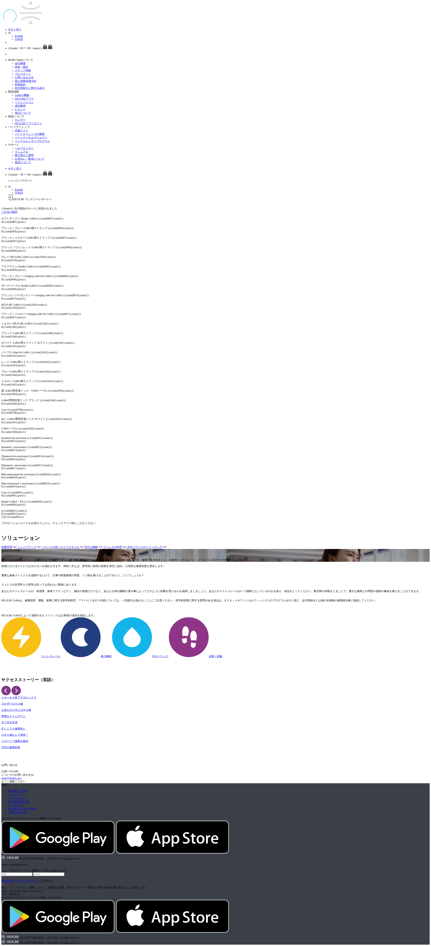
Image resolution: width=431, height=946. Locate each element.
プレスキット (23, 74)
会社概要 (20, 63)
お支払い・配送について (29, 158)
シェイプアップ (27, 547)
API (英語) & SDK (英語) (22, 808)
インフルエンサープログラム (32, 141)
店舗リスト (21, 130)
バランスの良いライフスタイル (60, 547)
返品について (23, 162)
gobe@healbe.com (11, 778)
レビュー (20, 109)
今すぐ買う (15, 29)
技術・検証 (21, 66)
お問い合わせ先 (24, 77)
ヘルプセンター (24, 148)
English (19, 36)
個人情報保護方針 (25, 81)
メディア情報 (23, 70)
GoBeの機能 (22, 95)
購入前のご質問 (24, 155)
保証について (23, 112)
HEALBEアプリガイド (28, 123)
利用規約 (20, 84)
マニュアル (21, 151)
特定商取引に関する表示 (29, 88)
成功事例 (20, 105)
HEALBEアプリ (24, 98)
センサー (20, 119)
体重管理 (7, 547)
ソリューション (24, 102)
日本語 (19, 39)
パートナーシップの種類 (29, 134)
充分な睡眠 (91, 547)
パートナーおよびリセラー (31, 137)
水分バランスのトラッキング (145, 547)
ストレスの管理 (113, 547)
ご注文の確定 (9, 212)
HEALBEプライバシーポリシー (20, 880)
